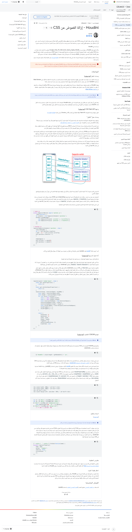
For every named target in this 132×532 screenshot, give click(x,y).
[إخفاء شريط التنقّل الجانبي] (113, 529)
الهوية (112, 10)
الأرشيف (71, 520)
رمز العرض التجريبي (89, 487)
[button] (122, 57)
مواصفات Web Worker (91, 89)
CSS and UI (120, 7)
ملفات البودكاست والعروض (68, 522)
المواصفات (87, 76)
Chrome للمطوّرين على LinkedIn (29, 520)
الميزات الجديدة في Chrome (80, 2)
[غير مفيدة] (34, 23)
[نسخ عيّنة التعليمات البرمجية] (97, 209)
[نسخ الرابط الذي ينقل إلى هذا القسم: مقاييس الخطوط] (87, 460)
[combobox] (33, 1)
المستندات (106, 2)
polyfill (88, 251)
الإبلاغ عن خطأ (107, 515)
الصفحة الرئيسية (96, 23)
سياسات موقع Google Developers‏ (89, 502)
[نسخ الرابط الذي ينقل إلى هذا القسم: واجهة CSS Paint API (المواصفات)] (76, 109)
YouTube (34, 517)
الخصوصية (104, 528)
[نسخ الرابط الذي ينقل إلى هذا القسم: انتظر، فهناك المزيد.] (86, 470)
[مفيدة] (37, 23)
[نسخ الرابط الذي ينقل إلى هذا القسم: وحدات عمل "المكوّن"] (85, 117)
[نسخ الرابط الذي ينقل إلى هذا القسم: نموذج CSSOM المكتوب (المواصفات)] (75, 335)
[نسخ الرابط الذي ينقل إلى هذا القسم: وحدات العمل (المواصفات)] (82, 76)
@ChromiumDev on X (31, 515)
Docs (128, 7)
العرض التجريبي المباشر (72, 487)
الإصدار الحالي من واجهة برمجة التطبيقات (69, 122)
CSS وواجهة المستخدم (120, 10)
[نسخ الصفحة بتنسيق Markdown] (46, 28)
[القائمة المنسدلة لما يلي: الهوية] (109, 10)
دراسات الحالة (96, 2)
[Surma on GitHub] (89, 36)
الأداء (129, 10)
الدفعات (104, 10)
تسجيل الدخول (5, 2)
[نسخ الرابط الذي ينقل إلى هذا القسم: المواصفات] (90, 72)
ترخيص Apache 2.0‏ (44, 500)
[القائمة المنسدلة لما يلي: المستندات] (102, 2)
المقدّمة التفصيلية (51, 112)
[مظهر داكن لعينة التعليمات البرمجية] (95, 209)
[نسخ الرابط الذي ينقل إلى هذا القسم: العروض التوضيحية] (84, 483)
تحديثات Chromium (68, 515)
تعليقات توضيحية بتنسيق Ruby (91, 466)
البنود (109, 528)
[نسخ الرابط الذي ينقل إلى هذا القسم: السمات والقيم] (89, 414)
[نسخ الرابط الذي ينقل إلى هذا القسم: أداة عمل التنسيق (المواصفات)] (80, 256)
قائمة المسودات (54, 57)
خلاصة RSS (34, 522)
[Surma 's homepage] (87, 36)
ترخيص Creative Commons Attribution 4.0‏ (78, 500)
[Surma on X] (91, 36)
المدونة (90, 2)
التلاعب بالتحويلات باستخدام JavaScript (79, 363)
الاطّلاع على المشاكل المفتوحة (104, 517)
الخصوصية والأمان (96, 10)
